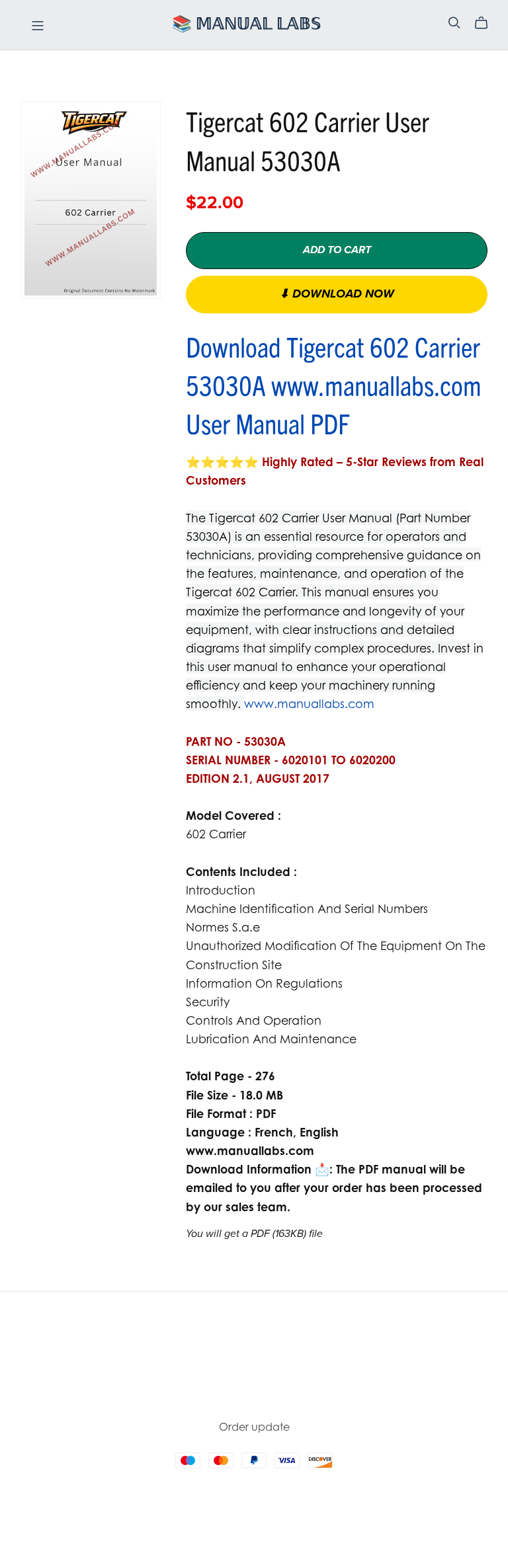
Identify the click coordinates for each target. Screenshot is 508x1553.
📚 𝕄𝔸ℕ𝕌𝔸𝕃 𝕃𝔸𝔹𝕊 (246, 24)
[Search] (454, 23)
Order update (254, 1426)
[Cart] (486, 23)
